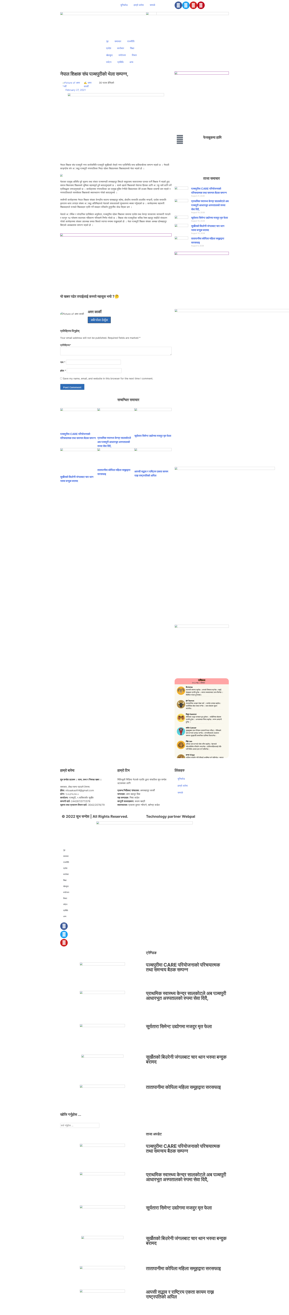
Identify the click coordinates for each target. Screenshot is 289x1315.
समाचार (118, 41)
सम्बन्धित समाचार (128, 400)
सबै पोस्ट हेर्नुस (99, 319)
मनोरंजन (122, 55)
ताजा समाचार (211, 178)
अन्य (131, 62)
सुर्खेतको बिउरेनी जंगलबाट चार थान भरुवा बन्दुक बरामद (186, 1059)
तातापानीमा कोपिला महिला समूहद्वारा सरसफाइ (183, 1087)
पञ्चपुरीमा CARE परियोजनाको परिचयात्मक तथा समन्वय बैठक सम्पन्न (183, 967)
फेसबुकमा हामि (212, 137)
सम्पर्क (152, 4)
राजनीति (130, 41)
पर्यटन (108, 62)
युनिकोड (124, 4)
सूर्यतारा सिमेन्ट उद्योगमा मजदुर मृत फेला (152, 435)
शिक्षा (132, 48)
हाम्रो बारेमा (139, 4)
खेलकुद (109, 55)
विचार (134, 55)
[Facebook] (178, 5)
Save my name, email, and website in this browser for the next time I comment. (108, 378)
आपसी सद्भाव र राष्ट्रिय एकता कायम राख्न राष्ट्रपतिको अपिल (180, 1294)
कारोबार (120, 48)
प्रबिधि (120, 62)
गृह (107, 41)
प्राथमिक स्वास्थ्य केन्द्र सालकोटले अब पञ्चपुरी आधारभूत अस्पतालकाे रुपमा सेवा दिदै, (114, 442)
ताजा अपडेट (154, 1134)
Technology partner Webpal (170, 816)
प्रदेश (108, 48)
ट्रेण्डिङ (151, 953)
